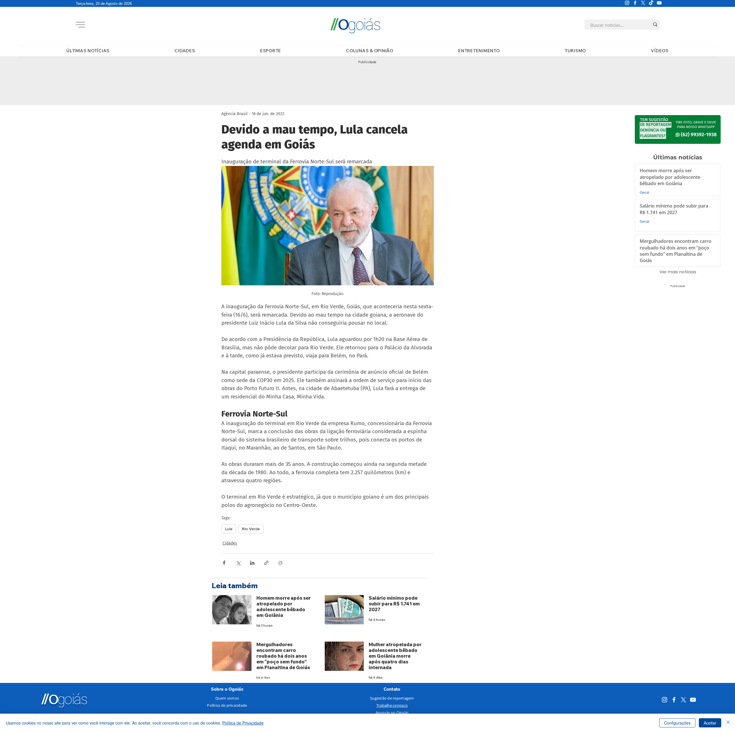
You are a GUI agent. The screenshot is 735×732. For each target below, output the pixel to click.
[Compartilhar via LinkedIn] (252, 563)
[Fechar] (728, 722)
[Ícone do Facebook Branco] (635, 3)
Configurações (677, 723)
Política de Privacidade (243, 723)
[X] (643, 3)
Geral (644, 192)
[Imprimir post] (280, 563)
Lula (228, 528)
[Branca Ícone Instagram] (627, 3)
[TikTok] (651, 3)
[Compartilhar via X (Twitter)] (238, 563)
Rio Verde (251, 528)
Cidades (230, 543)
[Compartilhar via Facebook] (224, 563)
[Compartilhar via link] (266, 563)
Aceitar (710, 723)
